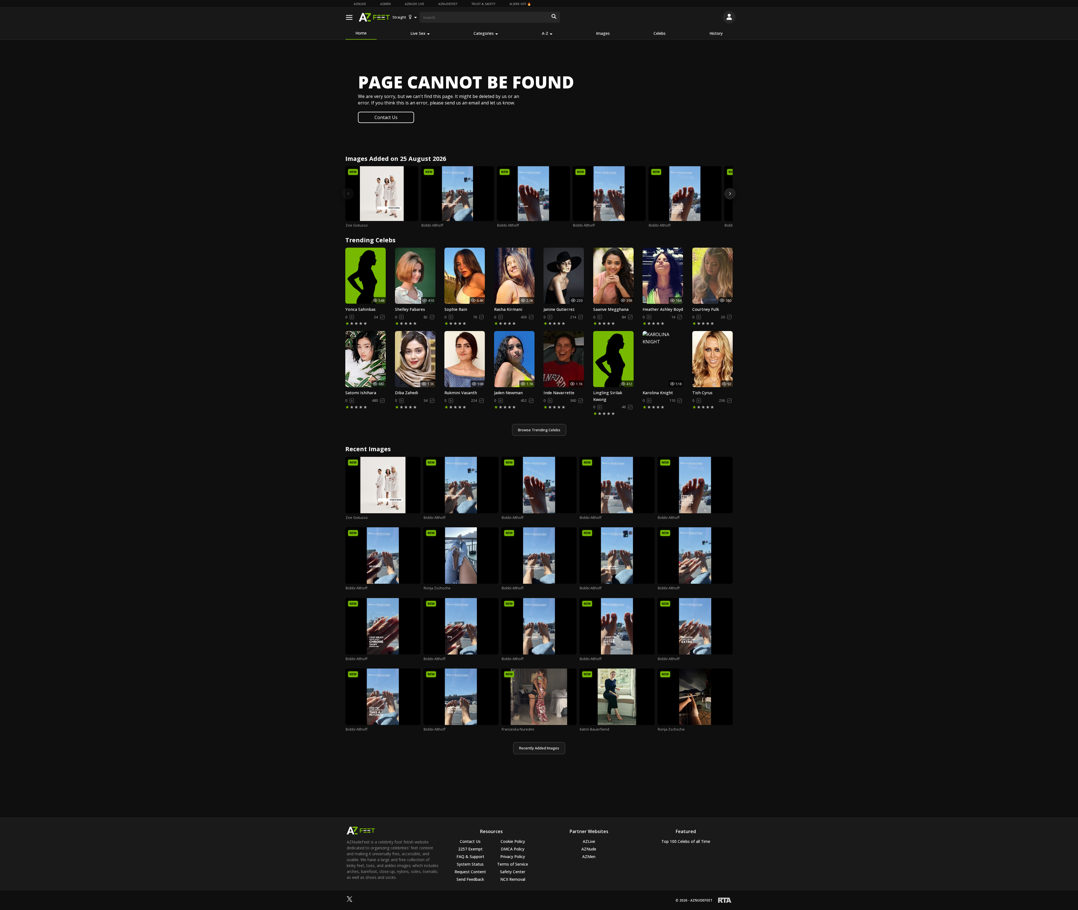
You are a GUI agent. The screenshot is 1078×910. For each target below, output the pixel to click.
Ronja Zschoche (437, 587)
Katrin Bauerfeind (594, 729)
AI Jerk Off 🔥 (520, 4)
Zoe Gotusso (357, 225)
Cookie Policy (513, 841)
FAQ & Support (470, 856)
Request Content (470, 871)
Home (361, 33)
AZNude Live (414, 4)
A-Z (545, 33)
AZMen (385, 4)
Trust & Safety (483, 4)
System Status (470, 864)
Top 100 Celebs (685, 841)
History (716, 33)
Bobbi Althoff (432, 225)
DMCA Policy (512, 849)
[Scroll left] (348, 193)
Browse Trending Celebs (539, 429)
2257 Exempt (470, 849)
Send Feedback (470, 879)
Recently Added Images (539, 748)
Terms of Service (512, 864)
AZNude (360, 4)
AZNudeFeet (447, 4)
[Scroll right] (730, 193)
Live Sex (418, 33)
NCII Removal (512, 879)
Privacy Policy (512, 856)
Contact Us (386, 117)
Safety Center (512, 871)
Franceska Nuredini (518, 729)
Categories (484, 33)
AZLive (589, 841)
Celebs (660, 33)
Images (603, 33)
